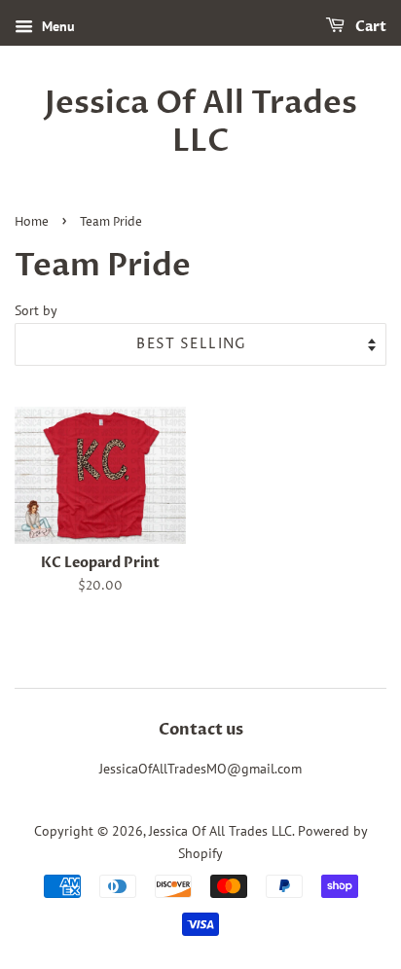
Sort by (36, 310)
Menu (56, 26)
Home (32, 222)
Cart (369, 27)
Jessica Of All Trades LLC (201, 122)
